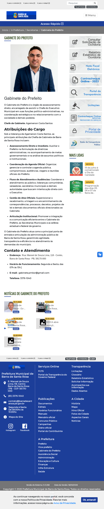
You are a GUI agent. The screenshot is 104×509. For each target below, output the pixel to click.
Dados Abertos (79, 391)
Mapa (74, 407)
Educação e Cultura (48, 461)
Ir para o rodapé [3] (43, 3)
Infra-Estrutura (46, 468)
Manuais (42, 413)
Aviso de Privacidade (64, 503)
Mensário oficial (46, 417)
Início (5, 30)
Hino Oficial (78, 410)
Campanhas (44, 424)
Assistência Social (48, 454)
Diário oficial (45, 427)
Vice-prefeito (45, 447)
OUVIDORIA (92, 7)
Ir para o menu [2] (29, 3)
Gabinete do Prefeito (49, 450)
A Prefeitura (17, 30)
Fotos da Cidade (80, 413)
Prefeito (42, 443)
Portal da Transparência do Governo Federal (52, 375)
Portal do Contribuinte (50, 431)
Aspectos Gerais (80, 417)
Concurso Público (47, 420)
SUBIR (92, 359)
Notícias (76, 420)
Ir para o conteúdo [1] (14, 3)
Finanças (43, 464)
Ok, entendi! (89, 499)
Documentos (45, 403)
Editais (42, 407)
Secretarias (32, 30)
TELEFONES (80, 7)
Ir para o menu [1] (12, 358)
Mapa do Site (16, 417)
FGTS (41, 371)
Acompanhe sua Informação (80, 386)
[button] (94, 3)
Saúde (41, 471)
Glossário (76, 374)
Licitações (77, 371)
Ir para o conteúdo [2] (28, 358)
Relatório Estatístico (83, 378)
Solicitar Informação (82, 381)
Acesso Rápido (51, 23)
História (76, 403)
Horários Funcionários (50, 410)
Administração (46, 457)
